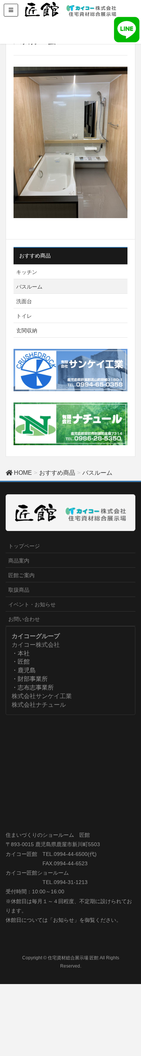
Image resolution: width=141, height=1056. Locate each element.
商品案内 (18, 561)
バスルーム (29, 287)
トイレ (24, 316)
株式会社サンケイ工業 (42, 696)
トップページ (24, 546)
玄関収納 (26, 331)
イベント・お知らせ (32, 604)
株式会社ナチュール (39, 705)
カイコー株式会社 (36, 645)
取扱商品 (18, 590)
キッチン (26, 272)
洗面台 (24, 301)
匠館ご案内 (21, 575)
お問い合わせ (24, 619)
